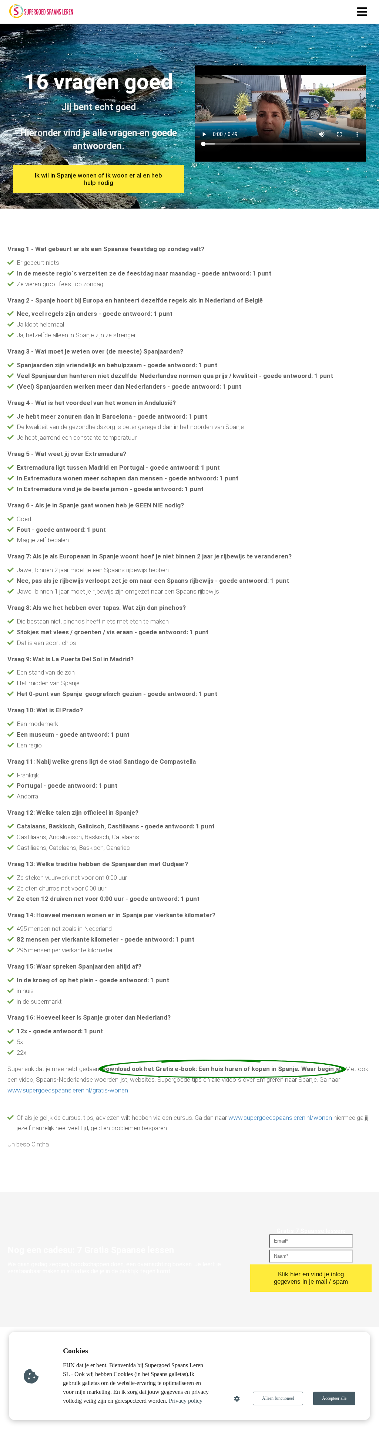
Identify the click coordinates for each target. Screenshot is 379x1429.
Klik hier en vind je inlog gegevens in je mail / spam (311, 1278)
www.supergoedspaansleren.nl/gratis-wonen (67, 1090)
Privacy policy (185, 1401)
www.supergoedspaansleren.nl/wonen (280, 1117)
